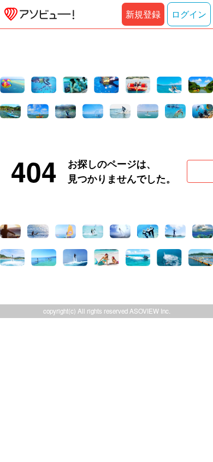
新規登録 (143, 14)
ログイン (188, 14)
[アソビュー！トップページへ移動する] (37, 14)
